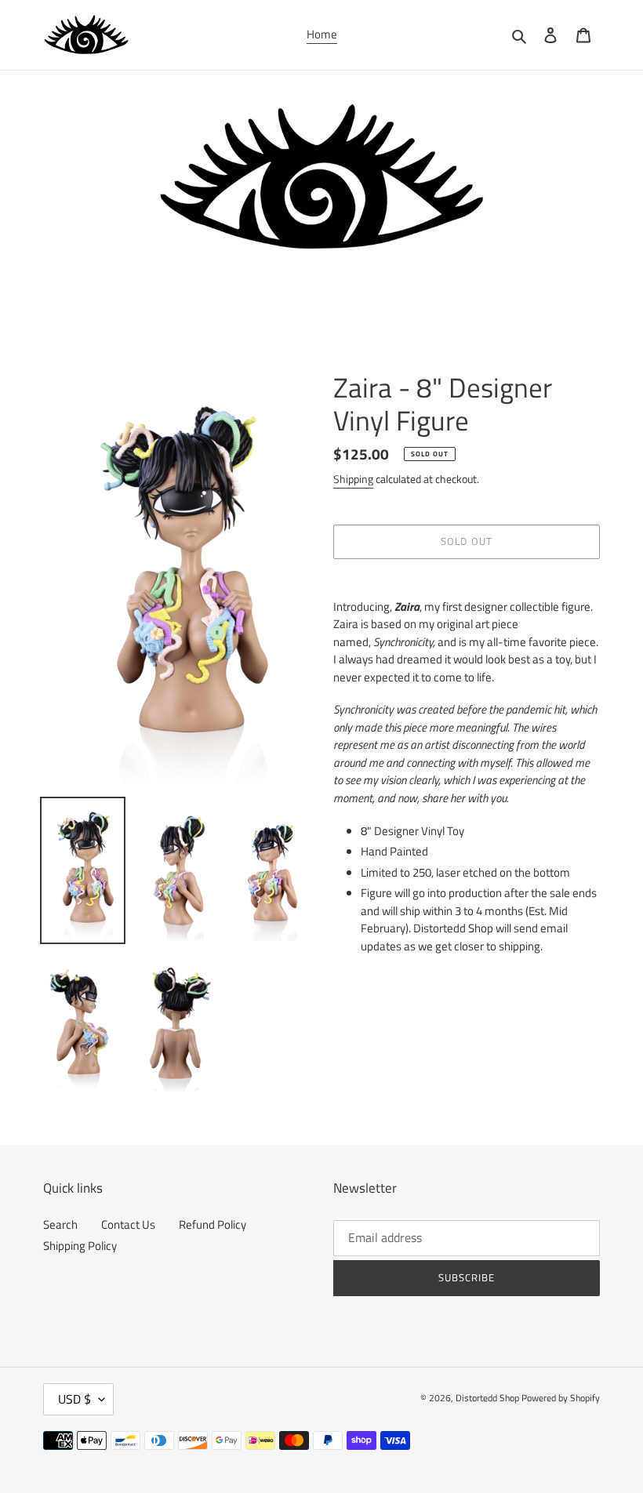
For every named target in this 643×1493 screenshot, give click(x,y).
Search (60, 1224)
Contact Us (128, 1224)
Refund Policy (212, 1224)
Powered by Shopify (560, 1397)
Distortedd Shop (487, 1397)
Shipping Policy (80, 1246)
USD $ (74, 1398)
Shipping (353, 478)
